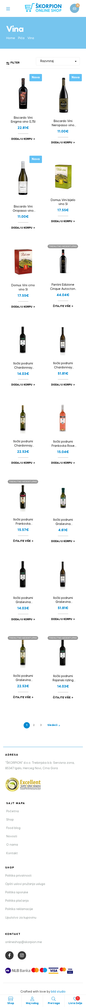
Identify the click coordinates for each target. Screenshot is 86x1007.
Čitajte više (62, 306)
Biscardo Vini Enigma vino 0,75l (23, 119)
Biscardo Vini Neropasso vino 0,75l (63, 124)
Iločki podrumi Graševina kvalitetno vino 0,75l (23, 601)
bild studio (58, 991)
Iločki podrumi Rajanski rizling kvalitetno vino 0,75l (63, 679)
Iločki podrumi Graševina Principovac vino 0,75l (63, 601)
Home (10, 38)
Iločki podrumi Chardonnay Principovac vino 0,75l (63, 366)
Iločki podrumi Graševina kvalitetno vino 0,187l (63, 522)
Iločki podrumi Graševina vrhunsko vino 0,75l (23, 678)
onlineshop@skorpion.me (23, 942)
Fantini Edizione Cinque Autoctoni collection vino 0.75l (63, 287)
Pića (21, 38)
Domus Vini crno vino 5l (23, 287)
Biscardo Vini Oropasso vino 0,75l (23, 209)
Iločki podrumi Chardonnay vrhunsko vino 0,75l (23, 444)
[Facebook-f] (9, 955)
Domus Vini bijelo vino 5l (63, 202)
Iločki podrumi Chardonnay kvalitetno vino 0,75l (23, 366)
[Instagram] (22, 955)
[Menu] (11, 8)
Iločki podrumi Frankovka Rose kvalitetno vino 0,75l (63, 444)
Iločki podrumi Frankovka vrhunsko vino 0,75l (23, 522)
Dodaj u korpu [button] (21, 139)
